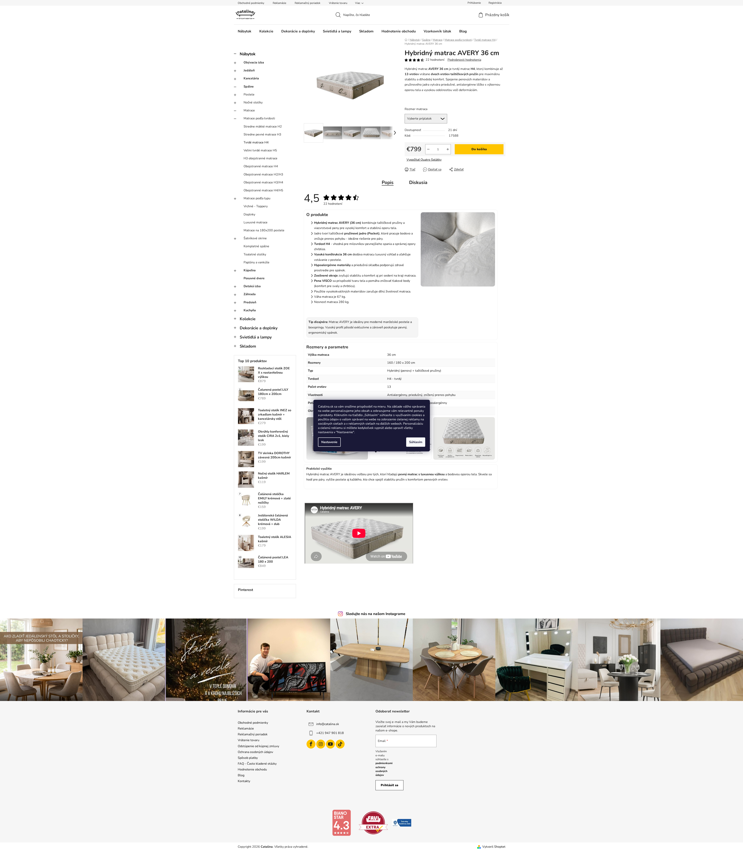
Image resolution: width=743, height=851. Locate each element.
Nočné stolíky (253, 102)
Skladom (248, 346)
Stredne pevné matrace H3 (262, 134)
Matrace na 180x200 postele (264, 230)
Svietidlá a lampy (256, 337)
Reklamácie (279, 3)
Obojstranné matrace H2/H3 (263, 174)
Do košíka (479, 149)
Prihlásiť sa (389, 785)
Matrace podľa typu (257, 198)
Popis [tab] (388, 182)
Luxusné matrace (255, 222)
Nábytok (247, 54)
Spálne (249, 86)
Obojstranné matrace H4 (261, 166)
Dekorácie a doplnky (259, 328)
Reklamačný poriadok (307, 3)
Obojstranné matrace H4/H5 (263, 190)
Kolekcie (247, 319)
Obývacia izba (254, 62)
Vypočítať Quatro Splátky (424, 160)
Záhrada (250, 294)
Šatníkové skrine (255, 238)
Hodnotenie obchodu (252, 769)
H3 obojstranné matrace (260, 158)
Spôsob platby (248, 758)
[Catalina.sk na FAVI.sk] (373, 823)
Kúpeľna (250, 270)
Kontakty (244, 781)
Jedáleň (249, 70)
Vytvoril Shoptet (493, 847)
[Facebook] (311, 744)
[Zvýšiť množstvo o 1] (448, 149)
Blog (241, 775)
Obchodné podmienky (251, 3)
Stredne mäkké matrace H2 (263, 126)
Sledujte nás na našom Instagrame (375, 613)
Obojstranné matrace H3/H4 (263, 182)
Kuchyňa (250, 310)
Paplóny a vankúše (256, 262)
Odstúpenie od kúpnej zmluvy (258, 746)
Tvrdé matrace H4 (256, 142)
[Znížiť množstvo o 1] (428, 149)
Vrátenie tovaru (338, 3)
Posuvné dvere (254, 278)
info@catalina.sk (327, 724)
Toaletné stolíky (255, 254)
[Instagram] (320, 744)
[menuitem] (244, 31)
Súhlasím (415, 442)
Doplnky (249, 214)
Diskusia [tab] (418, 182)
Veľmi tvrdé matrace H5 (260, 150)
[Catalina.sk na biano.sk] (341, 823)
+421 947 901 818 (330, 733)
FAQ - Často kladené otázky (257, 764)
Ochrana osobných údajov (255, 752)
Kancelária (251, 78)
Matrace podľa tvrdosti (259, 118)
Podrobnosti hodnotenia (464, 60)
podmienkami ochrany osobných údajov (384, 769)
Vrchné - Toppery (256, 206)
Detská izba (252, 286)
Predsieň (250, 302)
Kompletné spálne (256, 246)
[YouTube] (330, 744)
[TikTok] (340, 744)
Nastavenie (329, 442)
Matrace (249, 110)
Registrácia (495, 3)
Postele (249, 94)
